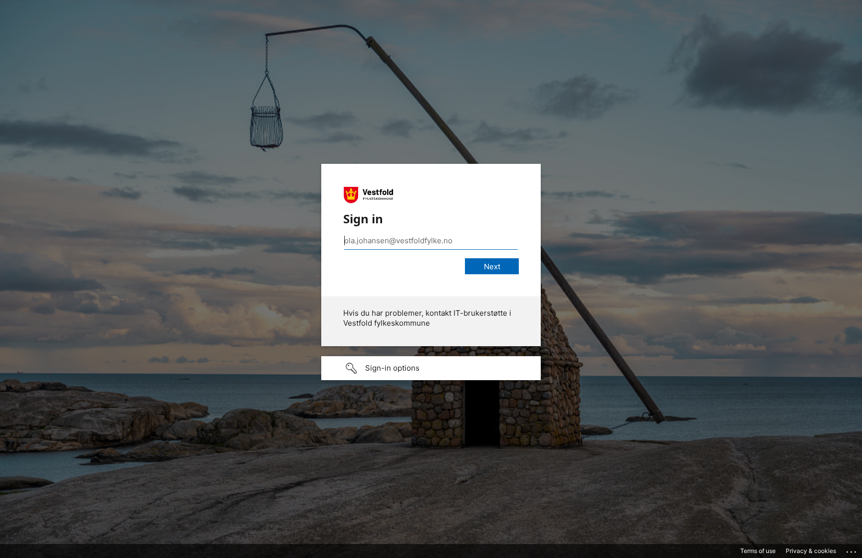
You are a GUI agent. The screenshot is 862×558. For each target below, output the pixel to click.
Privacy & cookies (811, 551)
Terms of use (758, 551)
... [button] (852, 550)
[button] (431, 368)
